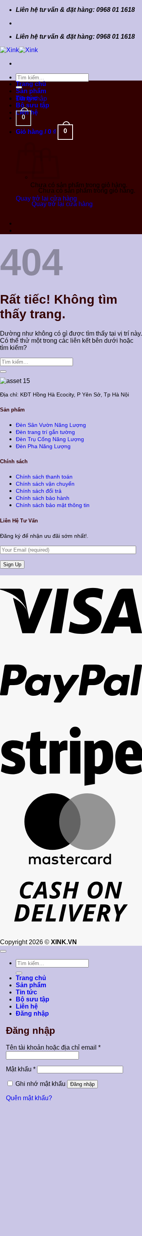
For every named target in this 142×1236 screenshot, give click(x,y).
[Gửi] (3, 371)
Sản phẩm (31, 91)
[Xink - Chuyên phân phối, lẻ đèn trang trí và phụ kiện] (19, 50)
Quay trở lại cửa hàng (46, 198)
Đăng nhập (82, 1084)
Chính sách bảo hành (42, 498)
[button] (23, 118)
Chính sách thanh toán (44, 476)
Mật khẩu (21, 1069)
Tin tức (26, 98)
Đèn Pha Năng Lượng (43, 446)
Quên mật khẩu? (29, 1098)
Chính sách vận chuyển (45, 484)
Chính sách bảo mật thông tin (53, 505)
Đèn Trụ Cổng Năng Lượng (50, 439)
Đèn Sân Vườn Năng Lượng (51, 425)
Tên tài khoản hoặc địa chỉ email (53, 1047)
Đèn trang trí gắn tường (45, 432)
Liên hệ (27, 1006)
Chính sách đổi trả (39, 491)
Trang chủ (31, 84)
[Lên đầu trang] (3, 951)
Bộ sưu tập (32, 105)
